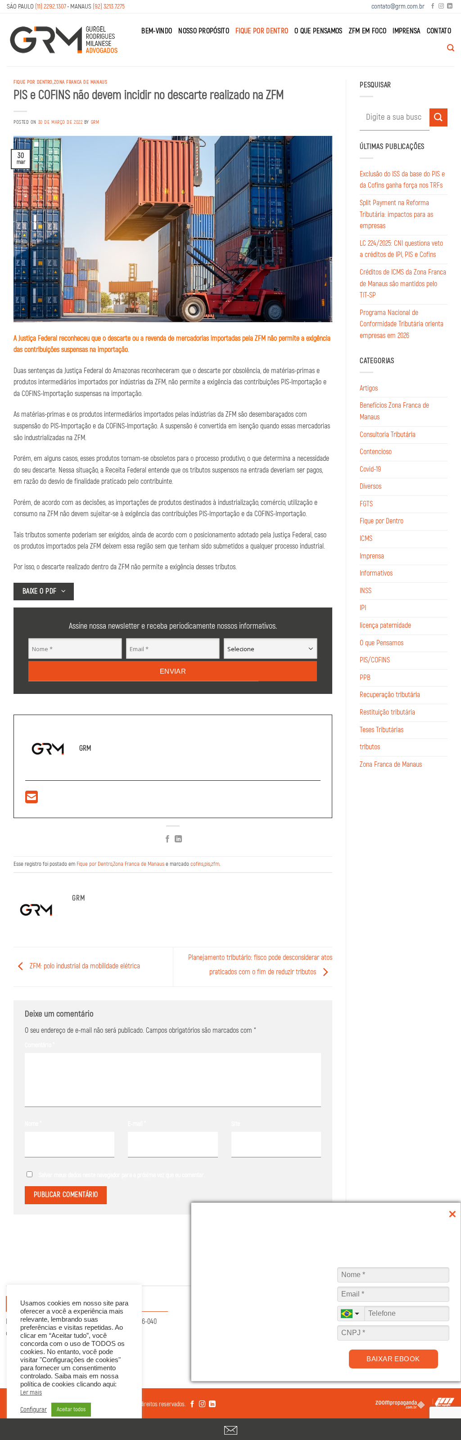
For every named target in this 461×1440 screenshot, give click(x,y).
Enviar (173, 671)
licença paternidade (385, 625)
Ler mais (31, 1393)
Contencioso (376, 451)
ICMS (366, 538)
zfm (215, 864)
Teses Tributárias (381, 729)
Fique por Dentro (261, 31)
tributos (370, 747)
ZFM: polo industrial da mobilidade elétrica (84, 966)
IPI (363, 607)
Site (235, 1124)
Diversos (370, 486)
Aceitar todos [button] (71, 1409)
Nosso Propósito (203, 31)
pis (207, 864)
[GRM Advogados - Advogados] (64, 39)
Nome (33, 1124)
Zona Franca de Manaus (81, 82)
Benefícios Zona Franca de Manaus (394, 411)
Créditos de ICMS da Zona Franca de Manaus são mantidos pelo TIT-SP (403, 284)
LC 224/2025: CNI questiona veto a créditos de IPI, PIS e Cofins (401, 249)
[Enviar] (438, 117)
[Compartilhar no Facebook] (167, 839)
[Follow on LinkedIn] (449, 6)
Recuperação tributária (390, 694)
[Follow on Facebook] (432, 6)
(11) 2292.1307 (50, 6)
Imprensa (406, 31)
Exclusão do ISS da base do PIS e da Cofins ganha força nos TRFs (402, 180)
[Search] (450, 48)
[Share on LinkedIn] (178, 839)
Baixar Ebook (393, 1359)
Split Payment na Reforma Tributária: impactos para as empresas (396, 214)
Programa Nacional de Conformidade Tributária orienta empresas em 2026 (401, 324)
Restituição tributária (387, 712)
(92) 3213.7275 (109, 6)
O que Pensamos (318, 31)
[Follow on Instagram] (441, 6)
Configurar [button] (33, 1410)
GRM (95, 122)
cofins (196, 864)
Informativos (376, 573)
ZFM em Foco (368, 31)
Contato (439, 31)
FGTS (366, 504)
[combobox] (350, 1313)
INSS (365, 590)
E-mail (137, 1124)
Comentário (39, 1045)
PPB (365, 677)
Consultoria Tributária (388, 434)
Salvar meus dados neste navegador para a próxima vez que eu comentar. (122, 1175)
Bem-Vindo (156, 31)
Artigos (369, 388)
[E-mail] (31, 800)
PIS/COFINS (375, 660)
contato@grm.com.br (398, 6)
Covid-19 (370, 469)
